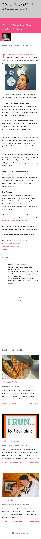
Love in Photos (8, 500)
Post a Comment (15, 463)
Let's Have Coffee (9, 382)
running (17, 243)
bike (19, 201)
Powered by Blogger (22, 533)
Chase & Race (14, 220)
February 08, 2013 (20, 264)
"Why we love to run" (13, 177)
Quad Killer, (6, 220)
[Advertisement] (20, 328)
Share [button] (4, 249)
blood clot (22, 240)
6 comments (13, 403)
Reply (10, 283)
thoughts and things (10, 246)
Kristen (10, 264)
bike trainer (13, 240)
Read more (34, 403)
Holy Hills (24, 220)
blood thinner (8, 243)
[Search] (32, 3)
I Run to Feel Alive (10, 441)
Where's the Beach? (15, 4)
